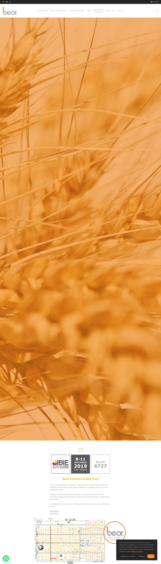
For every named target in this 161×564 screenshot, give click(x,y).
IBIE (71, 487)
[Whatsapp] (6, 558)
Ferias (80, 234)
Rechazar (142, 556)
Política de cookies (137, 551)
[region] (136, 550)
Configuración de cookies (127, 556)
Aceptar (151, 556)
